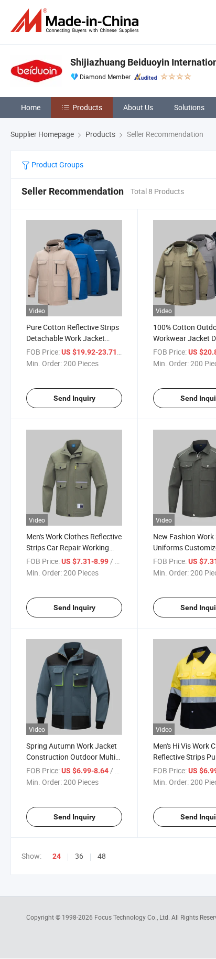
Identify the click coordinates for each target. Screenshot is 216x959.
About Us (138, 107)
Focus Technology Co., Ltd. (132, 917)
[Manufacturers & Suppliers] (76, 20)
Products (87, 107)
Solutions (189, 107)
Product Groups (56, 164)
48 (102, 856)
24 (56, 856)
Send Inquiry (74, 398)
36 (79, 856)
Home (30, 107)
